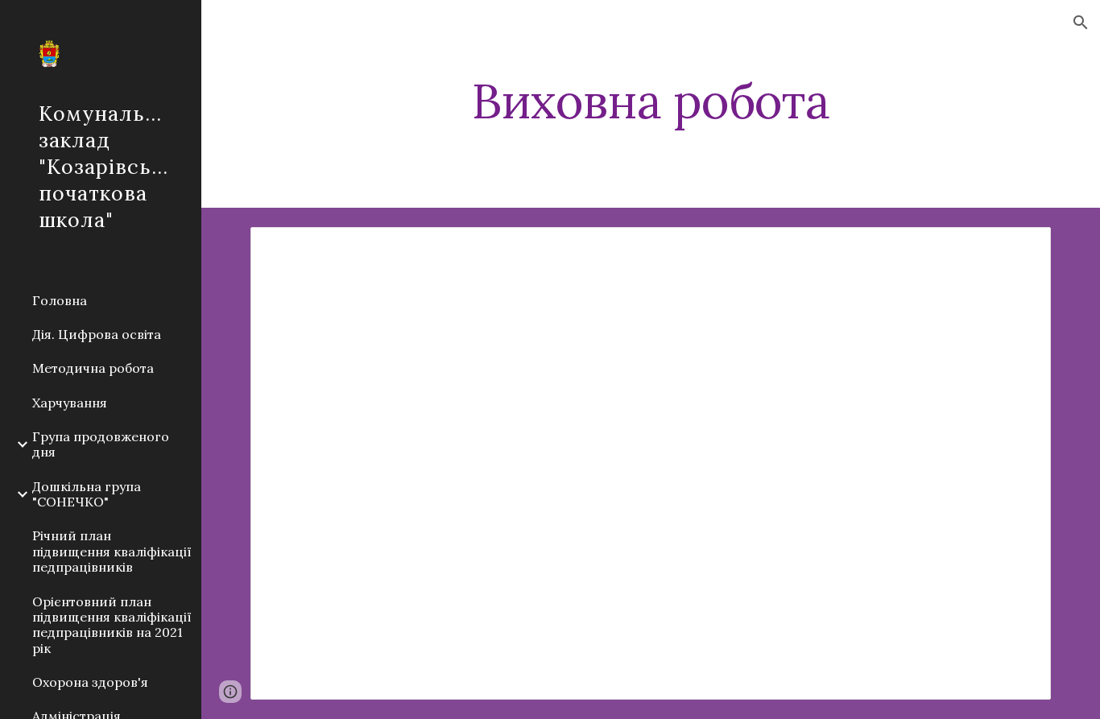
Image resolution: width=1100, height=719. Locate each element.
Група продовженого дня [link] (100, 444)
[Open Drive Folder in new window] (1020, 248)
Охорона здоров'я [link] (90, 682)
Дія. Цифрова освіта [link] (96, 334)
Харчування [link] (69, 403)
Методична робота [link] (93, 368)
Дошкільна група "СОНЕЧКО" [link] (86, 494)
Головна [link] (59, 300)
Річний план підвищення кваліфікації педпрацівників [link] (112, 551)
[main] (651, 115)
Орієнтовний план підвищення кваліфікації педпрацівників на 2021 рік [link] (112, 624)
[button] (1080, 22)
